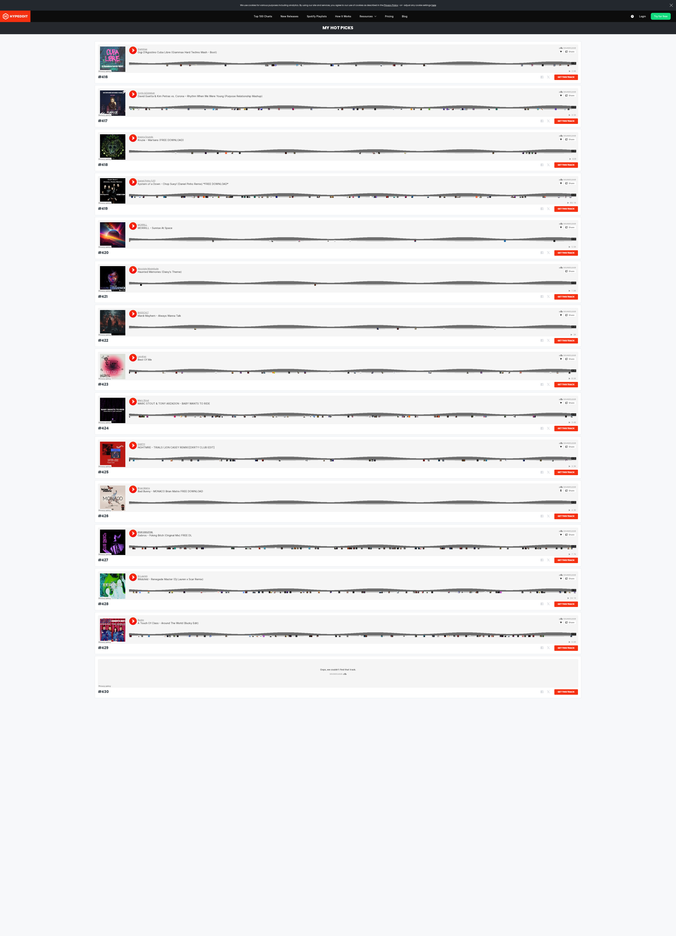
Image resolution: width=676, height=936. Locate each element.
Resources (366, 16)
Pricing (389, 16)
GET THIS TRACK (566, 77)
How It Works (343, 16)
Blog (404, 16)
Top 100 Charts (263, 16)
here (433, 5)
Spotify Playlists (317, 16)
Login (642, 16)
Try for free (661, 16)
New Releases (289, 16)
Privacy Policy (391, 5)
